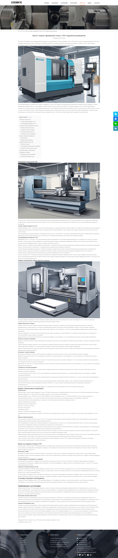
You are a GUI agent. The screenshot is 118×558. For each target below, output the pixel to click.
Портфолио (73, 3)
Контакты (97, 3)
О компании (64, 3)
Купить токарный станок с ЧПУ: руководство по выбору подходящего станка (42, 519)
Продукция (55, 3)
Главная (46, 3)
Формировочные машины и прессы (58, 546)
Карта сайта (90, 549)
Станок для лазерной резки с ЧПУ (58, 544)
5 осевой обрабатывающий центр (58, 538)
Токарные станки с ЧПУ (37, 235)
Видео (89, 3)
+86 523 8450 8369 (83, 540)
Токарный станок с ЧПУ (55, 540)
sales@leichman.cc (83, 538)
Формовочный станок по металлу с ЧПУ (59, 542)
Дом (19, 31)
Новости (82, 3)
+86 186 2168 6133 (82, 542)
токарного (40, 104)
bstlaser (29, 117)
